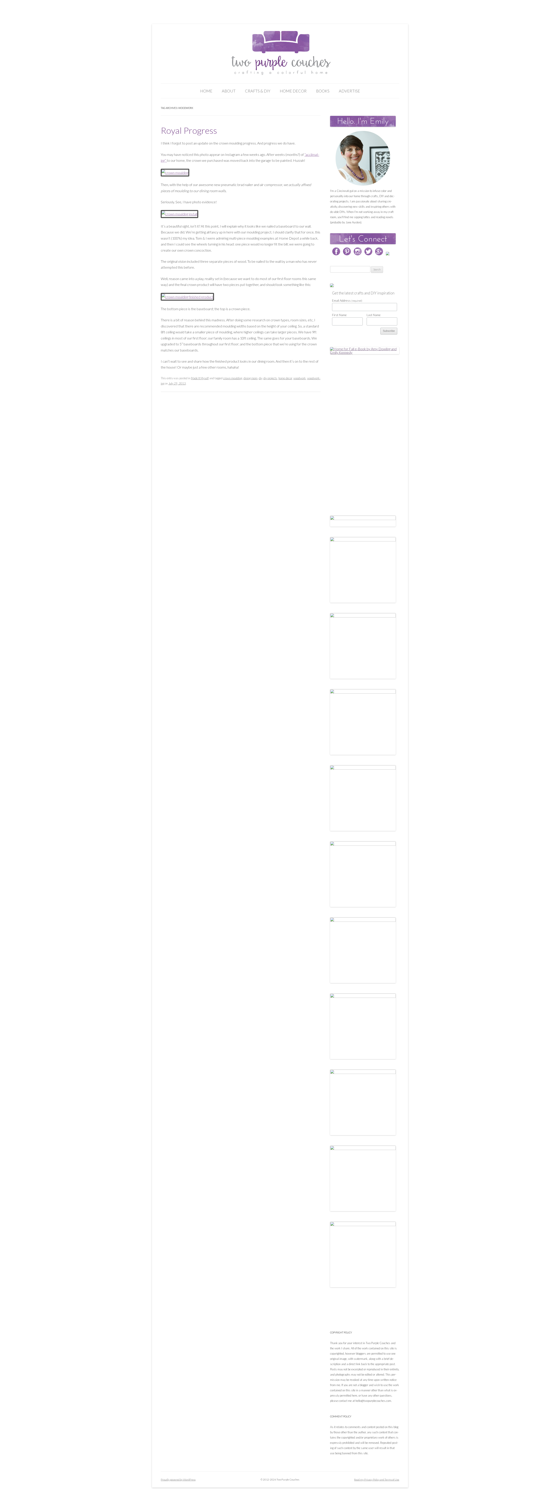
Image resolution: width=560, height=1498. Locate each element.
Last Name (374, 315)
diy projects (270, 378)
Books (322, 91)
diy (260, 378)
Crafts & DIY (257, 91)
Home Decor (293, 91)
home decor (285, 378)
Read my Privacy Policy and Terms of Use (376, 1479)
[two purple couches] (280, 53)
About (229, 91)
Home (206, 91)
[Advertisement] (363, 430)
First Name (339, 315)
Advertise (349, 91)
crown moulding (232, 378)
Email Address (347, 300)
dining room (250, 378)
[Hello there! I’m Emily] (363, 158)
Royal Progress (189, 130)
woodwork (299, 378)
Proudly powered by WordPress (178, 1479)
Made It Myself (200, 378)
